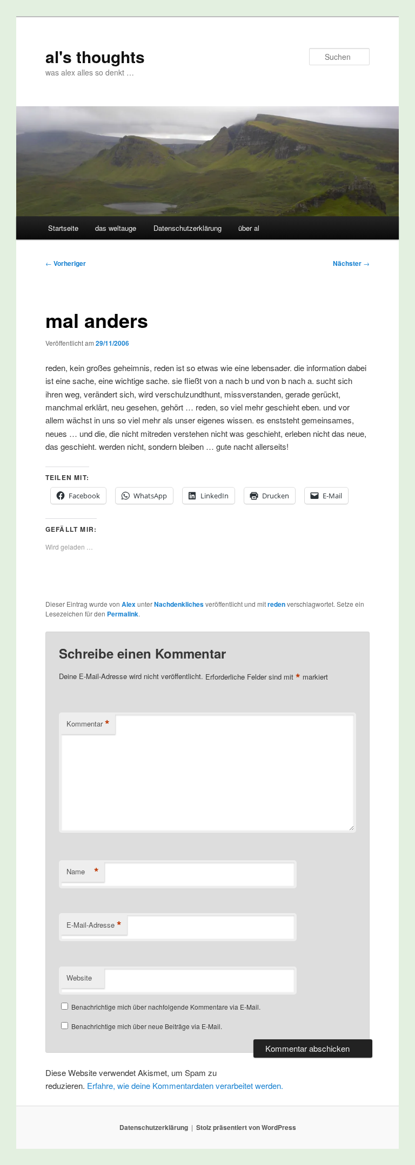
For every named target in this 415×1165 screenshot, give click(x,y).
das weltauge (115, 228)
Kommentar (88, 723)
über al (248, 228)
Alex (129, 604)
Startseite (63, 228)
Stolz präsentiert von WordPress (246, 1127)
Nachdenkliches (179, 604)
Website (79, 977)
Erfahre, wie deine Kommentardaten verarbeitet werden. (185, 1085)
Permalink (122, 614)
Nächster (351, 263)
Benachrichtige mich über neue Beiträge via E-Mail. (146, 1026)
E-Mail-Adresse (94, 925)
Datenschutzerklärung (187, 228)
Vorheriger (65, 263)
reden (276, 604)
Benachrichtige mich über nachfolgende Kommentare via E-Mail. (165, 1006)
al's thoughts (95, 56)
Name (82, 871)
